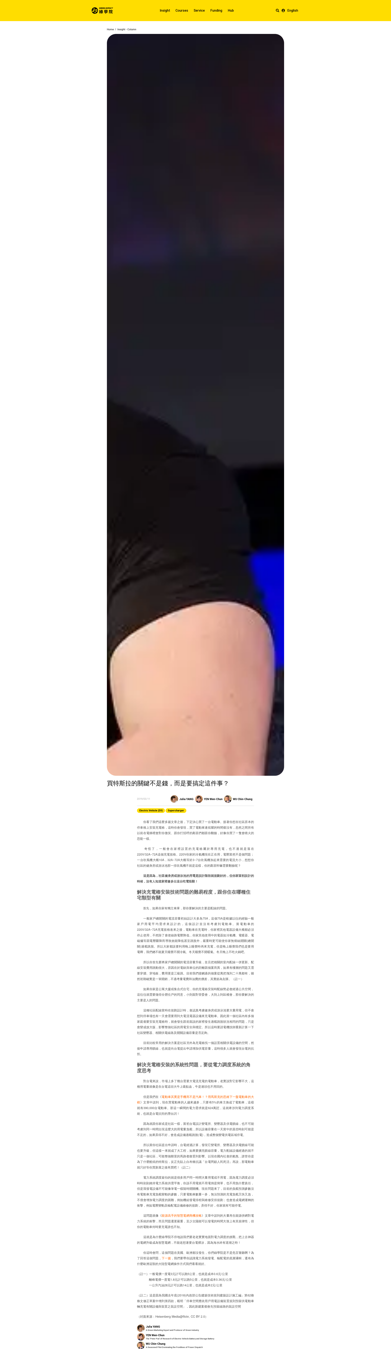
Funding (216, 10)
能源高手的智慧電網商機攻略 (182, 1215)
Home (110, 29)
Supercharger (176, 810)
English (292, 10)
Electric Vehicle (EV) (151, 810)
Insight (165, 10)
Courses (181, 10)
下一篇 (166, 1258)
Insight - (126, 29)
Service (199, 10)
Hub (231, 10)
